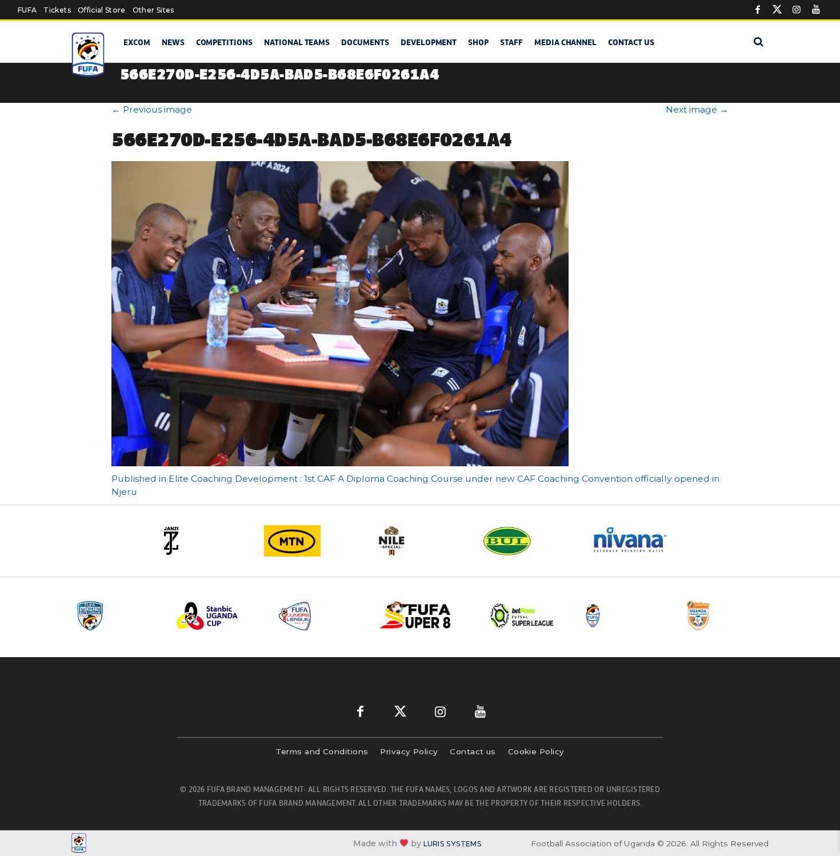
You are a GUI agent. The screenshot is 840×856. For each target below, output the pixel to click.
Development (429, 42)
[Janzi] (202, 541)
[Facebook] (758, 9)
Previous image (151, 109)
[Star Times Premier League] (727, 615)
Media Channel (565, 42)
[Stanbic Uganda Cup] (218, 615)
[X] (777, 9)
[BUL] (528, 541)
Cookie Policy (536, 751)
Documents (365, 42)
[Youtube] (816, 9)
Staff (511, 42)
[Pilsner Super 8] (422, 615)
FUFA (27, 10)
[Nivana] (637, 541)
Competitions (224, 42)
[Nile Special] (420, 541)
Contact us (631, 42)
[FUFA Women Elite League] (117, 615)
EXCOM (136, 42)
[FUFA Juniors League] (320, 615)
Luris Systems (452, 843)
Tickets (56, 10)
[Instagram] (796, 9)
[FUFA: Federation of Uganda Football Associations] (90, 54)
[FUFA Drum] (625, 615)
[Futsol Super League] (523, 615)
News (173, 42)
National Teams (297, 42)
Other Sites (153, 10)
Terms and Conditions (321, 751)
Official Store (102, 10)
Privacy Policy (409, 751)
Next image (697, 109)
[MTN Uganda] (311, 541)
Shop (478, 42)
